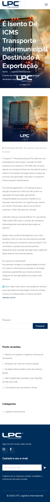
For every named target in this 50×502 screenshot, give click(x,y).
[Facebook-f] (12, 450)
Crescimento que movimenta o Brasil (21, 387)
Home (5, 72)
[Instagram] (5, 450)
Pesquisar (6, 320)
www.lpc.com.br (9, 297)
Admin (7, 152)
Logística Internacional (20, 72)
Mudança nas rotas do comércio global (22, 363)
